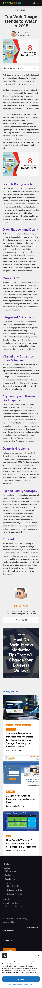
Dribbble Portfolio (14, 890)
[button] (38, 956)
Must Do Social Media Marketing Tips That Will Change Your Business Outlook (21, 653)
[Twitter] (19, 620)
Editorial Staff (23, 33)
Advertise (7, 899)
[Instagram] (23, 620)
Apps (8, 836)
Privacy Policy (28, 985)
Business (10, 725)
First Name (7, 940)
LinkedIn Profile (13, 886)
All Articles (7, 864)
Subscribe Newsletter (11, 903)
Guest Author (10, 879)
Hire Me (8, 883)
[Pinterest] (26, 620)
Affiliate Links (10, 871)
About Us (6, 868)
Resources (11, 792)
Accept (21, 979)
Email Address (8, 930)
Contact (8, 875)
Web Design (11, 729)
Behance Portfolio (14, 894)
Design (17, 725)
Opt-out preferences (15, 985)
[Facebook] (16, 620)
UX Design (26, 725)
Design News (20, 10)
